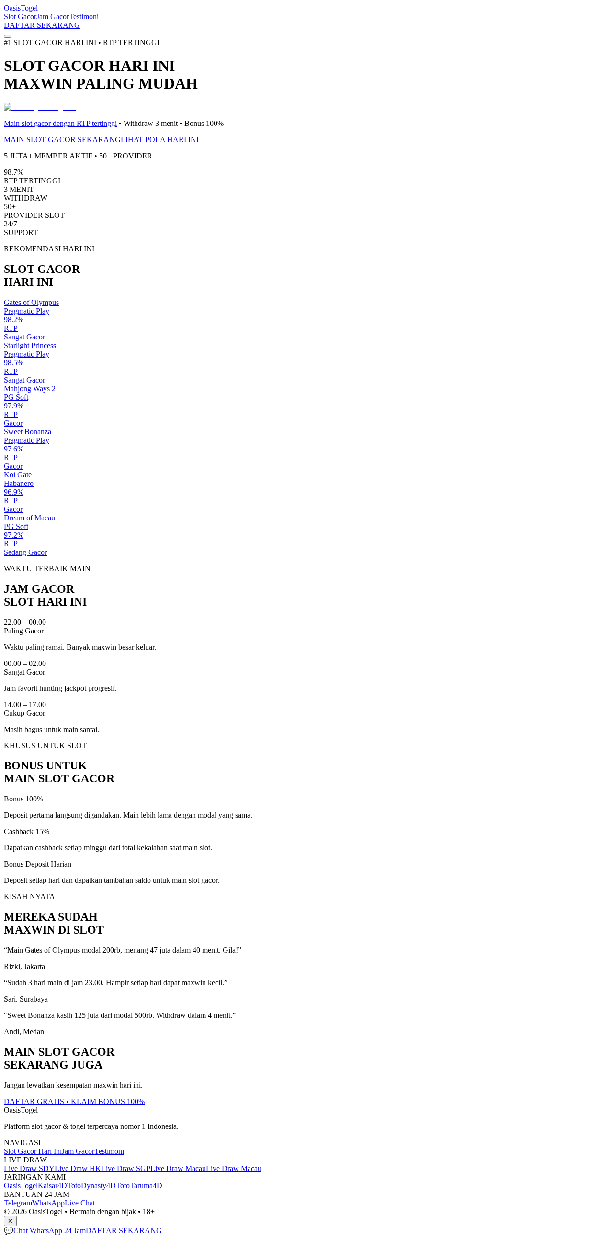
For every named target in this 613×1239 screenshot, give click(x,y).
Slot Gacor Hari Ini (33, 1151)
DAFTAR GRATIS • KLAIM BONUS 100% (74, 1101)
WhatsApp (48, 1203)
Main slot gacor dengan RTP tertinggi (60, 123)
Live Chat (80, 1203)
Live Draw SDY (29, 1168)
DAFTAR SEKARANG (42, 25)
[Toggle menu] (7, 36)
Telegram (18, 1203)
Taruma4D (146, 1186)
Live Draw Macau (178, 1168)
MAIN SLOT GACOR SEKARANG (62, 139)
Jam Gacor (52, 16)
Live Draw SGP (125, 1168)
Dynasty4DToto (105, 1186)
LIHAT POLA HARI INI (160, 139)
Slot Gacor (20, 16)
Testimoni (84, 16)
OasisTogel (21, 8)
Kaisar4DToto (59, 1186)
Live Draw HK (78, 1168)
